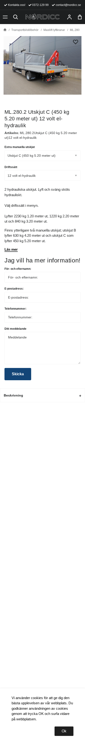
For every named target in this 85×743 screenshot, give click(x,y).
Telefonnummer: (15, 308)
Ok (64, 731)
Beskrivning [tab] (13, 395)
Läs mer (11, 249)
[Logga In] (69, 17)
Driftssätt (10, 167)
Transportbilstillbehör (24, 30)
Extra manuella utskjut (19, 147)
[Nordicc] (43, 17)
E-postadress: (14, 288)
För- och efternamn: (17, 268)
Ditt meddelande (15, 328)
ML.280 (75, 30)
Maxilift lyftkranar (54, 30)
